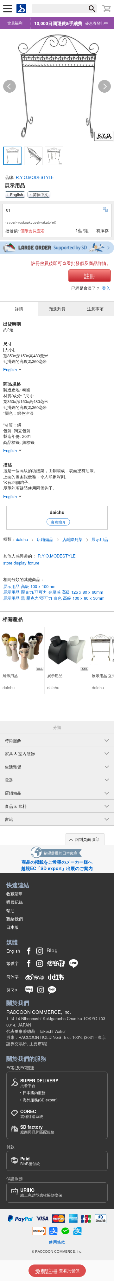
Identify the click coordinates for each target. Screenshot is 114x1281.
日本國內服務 (34, 1092)
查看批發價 (57, 1271)
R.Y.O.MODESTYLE (35, 177)
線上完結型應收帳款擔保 (41, 1192)
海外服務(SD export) (40, 1099)
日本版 (12, 927)
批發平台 (39, 1083)
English (16, 194)
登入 (106, 288)
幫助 (10, 911)
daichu (57, 512)
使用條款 (57, 1242)
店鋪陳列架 (73, 539)
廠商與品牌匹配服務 (37, 1129)
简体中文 (40, 194)
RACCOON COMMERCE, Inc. (38, 1011)
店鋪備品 (45, 539)
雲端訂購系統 (31, 1114)
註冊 (89, 276)
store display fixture (21, 563)
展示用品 (100, 539)
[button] (9, 86)
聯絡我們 (14, 919)
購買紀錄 (14, 902)
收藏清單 (14, 894)
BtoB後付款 (30, 1161)
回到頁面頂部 (87, 839)
